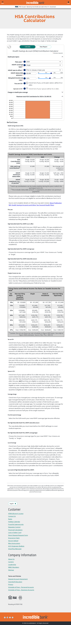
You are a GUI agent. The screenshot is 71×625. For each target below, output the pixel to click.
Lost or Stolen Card (14, 533)
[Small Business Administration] (20, 598)
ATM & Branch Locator (15, 514)
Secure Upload (13, 541)
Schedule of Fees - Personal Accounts (21, 587)
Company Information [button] (22, 555)
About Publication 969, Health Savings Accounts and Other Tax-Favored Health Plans (35, 204)
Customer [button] (14, 509)
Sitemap (11, 570)
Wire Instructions (17, 543)
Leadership (12, 565)
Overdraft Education (15, 582)
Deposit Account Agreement (18, 579)
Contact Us (12, 516)
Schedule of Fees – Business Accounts (21, 590)
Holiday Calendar (14, 522)
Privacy (11, 584)
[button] (35, 57)
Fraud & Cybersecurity (16, 524)
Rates (10, 519)
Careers (11, 562)
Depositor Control (14, 527)
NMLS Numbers (13, 567)
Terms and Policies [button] (14, 576)
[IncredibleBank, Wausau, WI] (35, 2)
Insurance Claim (17, 538)
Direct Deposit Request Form (18, 535)
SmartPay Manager (17, 549)
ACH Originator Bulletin (17, 546)
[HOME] (35, 617)
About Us (11, 559)
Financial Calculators (15, 530)
